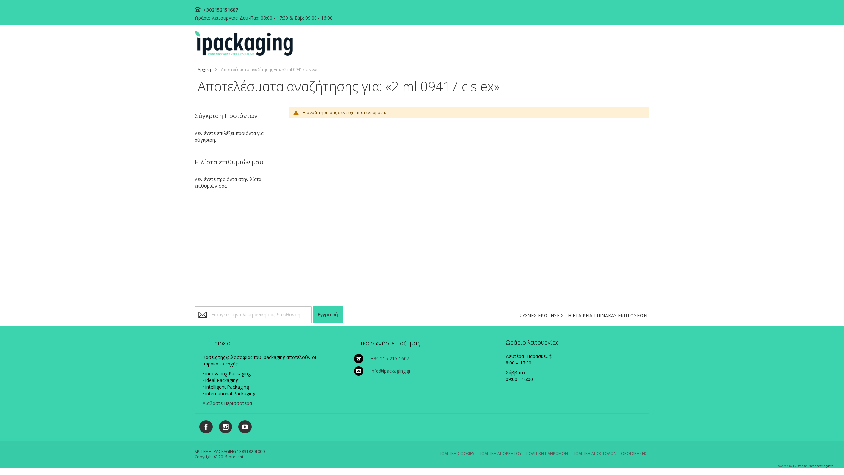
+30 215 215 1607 (390, 358)
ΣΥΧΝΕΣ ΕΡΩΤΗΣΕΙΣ (541, 315)
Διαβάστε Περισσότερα (227, 403)
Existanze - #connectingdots (813, 466)
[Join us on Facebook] (204, 426)
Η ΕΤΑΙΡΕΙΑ (580, 315)
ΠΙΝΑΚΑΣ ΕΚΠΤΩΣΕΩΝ (622, 315)
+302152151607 (220, 10)
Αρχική (204, 69)
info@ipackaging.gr (391, 371)
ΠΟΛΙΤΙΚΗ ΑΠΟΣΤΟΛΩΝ (595, 453)
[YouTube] (242, 426)
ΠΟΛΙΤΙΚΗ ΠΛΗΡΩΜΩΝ (547, 453)
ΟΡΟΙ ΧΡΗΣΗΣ (634, 453)
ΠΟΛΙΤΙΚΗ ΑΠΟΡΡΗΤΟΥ (500, 453)
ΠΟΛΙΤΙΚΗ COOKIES (456, 453)
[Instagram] (223, 426)
